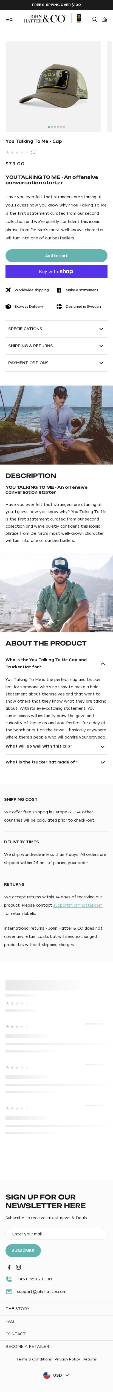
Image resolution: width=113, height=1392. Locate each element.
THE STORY (17, 1308)
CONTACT (15, 1334)
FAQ (9, 1321)
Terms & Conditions (34, 1359)
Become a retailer (27, 1346)
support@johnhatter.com (78, 905)
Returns (90, 1359)
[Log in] (94, 19)
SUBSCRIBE (23, 1250)
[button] (9, 19)
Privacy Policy (67, 1359)
